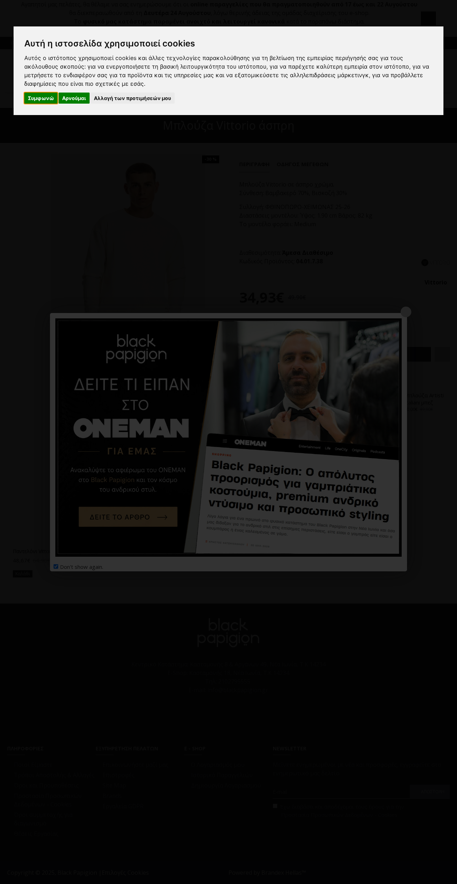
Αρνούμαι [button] (74, 98)
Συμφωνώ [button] (41, 98)
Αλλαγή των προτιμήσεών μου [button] (132, 98)
